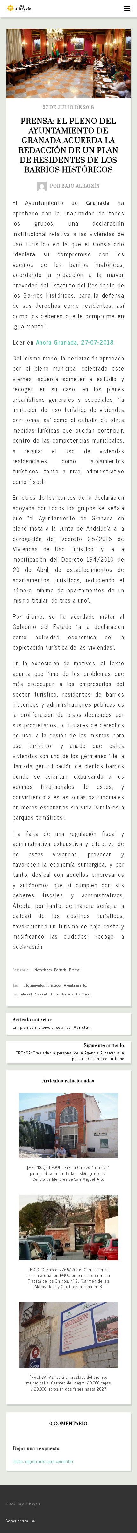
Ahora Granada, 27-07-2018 (75, 342)
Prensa (74, 970)
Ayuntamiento (75, 985)
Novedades (43, 970)
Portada (60, 970)
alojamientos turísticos (43, 985)
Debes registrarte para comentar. (43, 1461)
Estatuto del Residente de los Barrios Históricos (52, 994)
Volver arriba (17, 1520)
